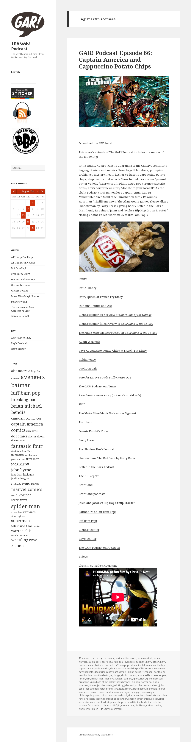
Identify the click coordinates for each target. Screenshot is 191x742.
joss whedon (92, 688)
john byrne (21, 469)
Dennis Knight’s (93, 431)
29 (33, 228)
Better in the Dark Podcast (96, 467)
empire (163, 675)
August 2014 (28, 191)
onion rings (148, 692)
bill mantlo (135, 665)
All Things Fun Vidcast (23, 262)
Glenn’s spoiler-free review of (115, 315)
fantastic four (27, 446)
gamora (128, 678)
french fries (17, 454)
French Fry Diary (20, 273)
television (18, 526)
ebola (141, 675)
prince (26, 495)
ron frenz (108, 698)
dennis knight (126, 672)
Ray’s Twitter (87, 538)
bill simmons (149, 665)
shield (147, 698)
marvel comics (26, 489)
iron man (32, 459)
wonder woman (19, 535)
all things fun (34, 371)
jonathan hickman (22, 474)
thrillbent (140, 705)
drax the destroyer (102, 675)
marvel (35, 483)
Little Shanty (87, 288)
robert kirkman (152, 695)
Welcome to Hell (20, 316)
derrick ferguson (144, 672)
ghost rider (139, 678)
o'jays (137, 692)
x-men (17, 545)
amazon (15, 378)
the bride (142, 702)
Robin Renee (87, 359)
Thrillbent (86, 422)
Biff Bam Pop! (18, 268)
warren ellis (21, 531)
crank (148, 668)
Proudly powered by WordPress (96, 734)
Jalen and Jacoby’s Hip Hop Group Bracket (107, 503)
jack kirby (20, 464)
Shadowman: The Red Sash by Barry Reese (107, 458)
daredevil (32, 431)
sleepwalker (157, 698)
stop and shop (115, 702)
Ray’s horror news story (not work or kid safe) (110, 395)
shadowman (120, 698)
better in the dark (104, 665)
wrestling (19, 539)
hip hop (136, 682)
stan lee (16, 512)
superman (20, 520)
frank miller (24, 451)
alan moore (19, 371)
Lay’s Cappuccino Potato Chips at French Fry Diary (113, 350)
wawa (82, 708)
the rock (152, 702)
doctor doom (36, 436)
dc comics (19, 436)
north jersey (126, 692)
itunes (93, 685)
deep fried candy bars (106, 672)
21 (28, 221)
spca (81, 702)
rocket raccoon (94, 698)
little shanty (139, 688)
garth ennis (31, 454)
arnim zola (117, 661)
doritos (158, 672)
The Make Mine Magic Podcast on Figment (107, 413)
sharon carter (135, 698)
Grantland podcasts (92, 494)
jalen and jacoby (133, 685)
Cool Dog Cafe (88, 368)
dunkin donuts (129, 675)
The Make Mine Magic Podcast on (118, 332)
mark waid (20, 483)
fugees (119, 678)
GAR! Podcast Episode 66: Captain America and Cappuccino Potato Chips (115, 59)
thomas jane (127, 705)
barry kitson (152, 661)
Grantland (86, 485)
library (128, 688)
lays (116, 688)
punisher (112, 695)
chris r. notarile (118, 668)
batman (21, 385)
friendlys (109, 678)
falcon (82, 678)
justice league (20, 478)
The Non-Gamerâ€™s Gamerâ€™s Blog (22, 309)
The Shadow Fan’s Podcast (96, 449)
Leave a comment (113, 708)
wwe (33, 539)
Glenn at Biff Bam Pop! (23, 279)
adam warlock (145, 658)
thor (29, 526)
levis (121, 688)
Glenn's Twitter (19, 290)
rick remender (135, 695)
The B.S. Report (89, 476)
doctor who (18, 440)
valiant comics (153, 705)
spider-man (25, 506)
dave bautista (86, 672)
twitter (37, 526)
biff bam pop (25, 393)
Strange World (19, 301)
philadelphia (85, 695)
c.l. (165, 665)
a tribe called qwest (126, 658)
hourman (83, 685)
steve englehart (18, 516)
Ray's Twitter (18, 348)
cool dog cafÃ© (135, 668)
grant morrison (18, 459)
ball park (140, 661)
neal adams (113, 692)
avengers (33, 377)
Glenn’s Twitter (89, 529)
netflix (15, 495)
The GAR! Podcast (20, 45)
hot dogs (154, 682)
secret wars (19, 500)
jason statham (150, 685)
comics (18, 430)
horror (144, 682)
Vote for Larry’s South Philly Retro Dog (105, 377)
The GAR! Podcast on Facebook (99, 547)
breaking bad (24, 399)
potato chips (100, 695)
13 (23, 215)
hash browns (124, 682)
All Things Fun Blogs (22, 257)
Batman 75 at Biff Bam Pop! (97, 512)
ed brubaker (151, 675)
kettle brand (106, 688)
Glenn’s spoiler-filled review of (116, 323)
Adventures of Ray (21, 337)
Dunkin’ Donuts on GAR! (95, 306)
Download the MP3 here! (95, 143)
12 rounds (109, 658)
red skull (122, 695)
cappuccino (85, 668)
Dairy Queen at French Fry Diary (101, 297)
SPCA (82, 404)
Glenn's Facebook (20, 285)
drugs (117, 675)
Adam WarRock (89, 341)
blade (160, 665)
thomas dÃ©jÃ (112, 705)
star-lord (101, 702)
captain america (27, 424)
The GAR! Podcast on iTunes (98, 386)
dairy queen (158, 668)
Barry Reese (87, 440)
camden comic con (26, 418)
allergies (106, 661)
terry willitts (130, 702)
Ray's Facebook (19, 343)
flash (14, 451)
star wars (28, 512)
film (88, 678)
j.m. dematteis (104, 685)
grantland (84, 682)
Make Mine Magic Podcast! (25, 296)
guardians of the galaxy (102, 682)
